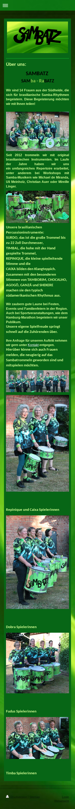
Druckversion (19, 796)
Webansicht (61, 800)
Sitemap (34, 796)
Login (65, 796)
